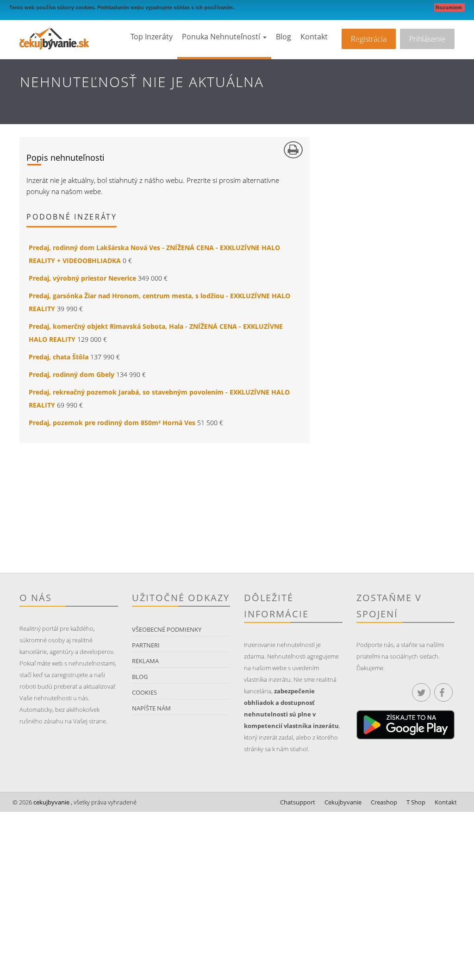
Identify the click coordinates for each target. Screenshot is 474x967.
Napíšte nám (151, 708)
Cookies (144, 692)
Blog (283, 36)
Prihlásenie (427, 39)
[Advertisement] (128, 508)
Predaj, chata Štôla (58, 356)
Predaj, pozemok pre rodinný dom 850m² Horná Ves (112, 422)
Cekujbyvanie (343, 802)
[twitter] (421, 692)
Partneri (146, 645)
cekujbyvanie (50, 802)
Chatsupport (297, 802)
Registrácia (369, 39)
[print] (293, 149)
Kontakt (314, 36)
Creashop (384, 802)
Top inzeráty (152, 36)
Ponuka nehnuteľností (222, 36)
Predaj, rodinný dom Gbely (71, 374)
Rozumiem (449, 7)
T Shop (415, 802)
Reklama (145, 661)
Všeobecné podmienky (166, 629)
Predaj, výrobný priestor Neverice (82, 278)
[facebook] (443, 692)
